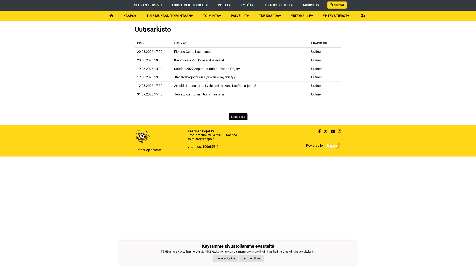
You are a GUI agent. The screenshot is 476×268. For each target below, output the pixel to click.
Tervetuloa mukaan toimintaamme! (200, 94)
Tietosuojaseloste (148, 150)
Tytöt (247, 5)
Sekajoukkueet (277, 5)
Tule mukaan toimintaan (169, 16)
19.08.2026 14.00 (149, 69)
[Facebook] (318, 131)
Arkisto (339, 5)
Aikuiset (311, 5)
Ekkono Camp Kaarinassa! (193, 52)
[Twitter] (324, 131)
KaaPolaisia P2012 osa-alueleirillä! (199, 60)
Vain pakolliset (251, 258)
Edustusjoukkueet (190, 5)
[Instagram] (338, 131)
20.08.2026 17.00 (149, 52)
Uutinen (317, 52)
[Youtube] (331, 131)
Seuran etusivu (148, 5)
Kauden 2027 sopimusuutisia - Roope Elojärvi (207, 69)
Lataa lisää (238, 117)
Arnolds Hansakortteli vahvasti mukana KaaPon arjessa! (215, 86)
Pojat (224, 5)
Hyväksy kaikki (225, 258)
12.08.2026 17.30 (149, 86)
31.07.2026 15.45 (149, 94)
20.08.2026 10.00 (149, 60)
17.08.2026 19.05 (149, 77)
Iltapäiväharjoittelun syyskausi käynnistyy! (205, 77)
